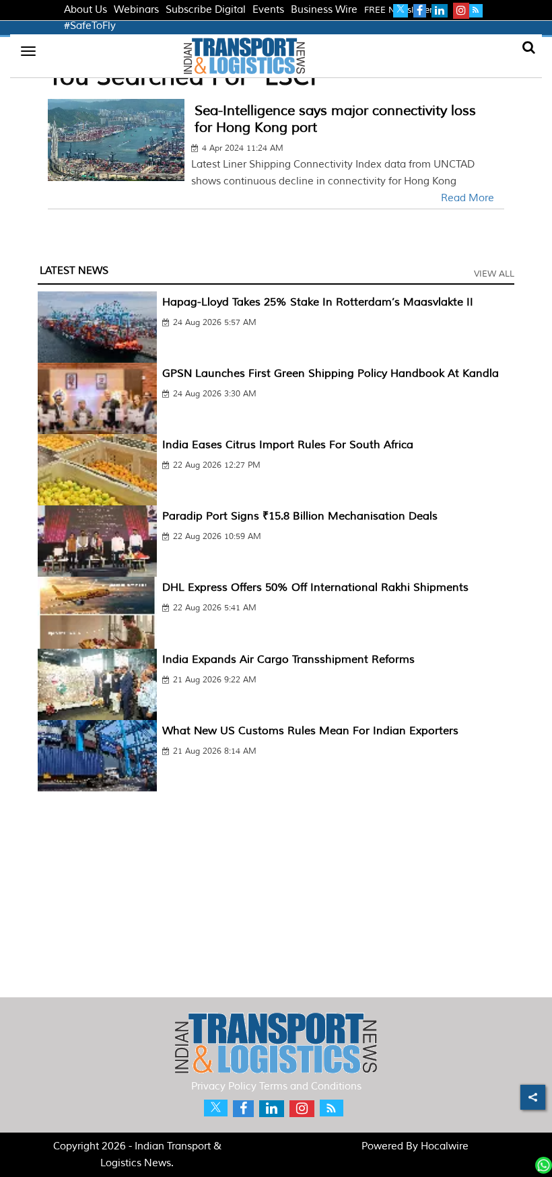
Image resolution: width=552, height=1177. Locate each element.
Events (268, 9)
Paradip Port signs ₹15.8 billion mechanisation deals (300, 516)
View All (494, 274)
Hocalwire (445, 1146)
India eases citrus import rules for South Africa (287, 445)
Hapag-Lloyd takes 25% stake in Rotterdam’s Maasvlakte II (317, 302)
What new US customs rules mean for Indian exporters (310, 731)
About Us (85, 9)
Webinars (136, 9)
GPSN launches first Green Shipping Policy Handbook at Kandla (330, 373)
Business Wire (324, 9)
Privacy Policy (223, 1086)
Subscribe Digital (206, 9)
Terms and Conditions (310, 1086)
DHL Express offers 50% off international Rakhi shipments (315, 587)
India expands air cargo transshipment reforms (288, 659)
